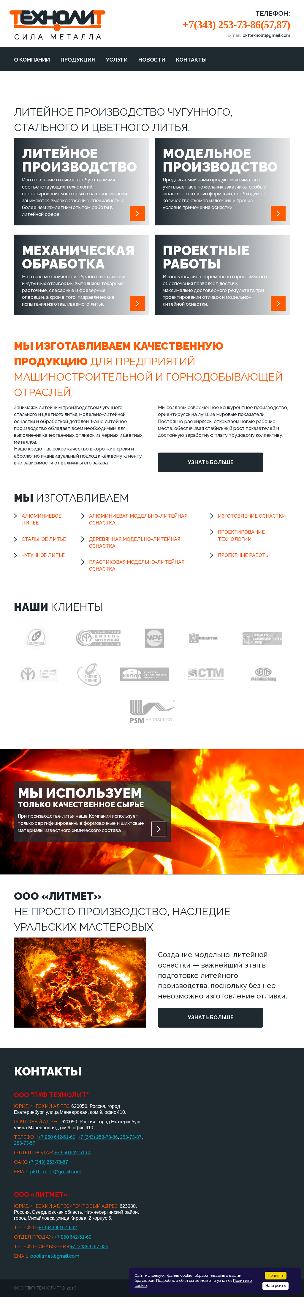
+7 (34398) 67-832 (57, 1227)
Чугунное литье (43, 555)
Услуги (117, 59)
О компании (32, 59)
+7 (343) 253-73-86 (98, 1137)
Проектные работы (244, 555)
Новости (151, 59)
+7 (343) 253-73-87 (48, 1162)
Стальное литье (44, 539)
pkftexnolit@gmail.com (55, 1171)
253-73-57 (24, 1143)
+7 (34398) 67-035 (89, 1246)
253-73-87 (130, 1137)
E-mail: (258, 35)
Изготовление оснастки (252, 516)
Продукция (78, 59)
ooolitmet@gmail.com (54, 1256)
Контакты (191, 59)
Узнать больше (210, 462)
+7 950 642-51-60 (56, 1137)
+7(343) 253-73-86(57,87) (236, 25)
